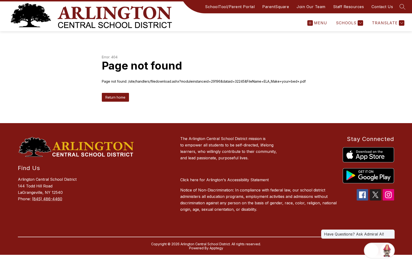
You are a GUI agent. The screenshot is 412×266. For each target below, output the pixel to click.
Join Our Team (311, 6)
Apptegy (216, 248)
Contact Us (382, 6)
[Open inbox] (371, 250)
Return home (115, 97)
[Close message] (391, 231)
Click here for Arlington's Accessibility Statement (224, 179)
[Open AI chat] (387, 250)
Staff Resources (348, 6)
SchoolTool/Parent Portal (230, 6)
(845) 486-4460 (47, 198)
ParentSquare (275, 6)
